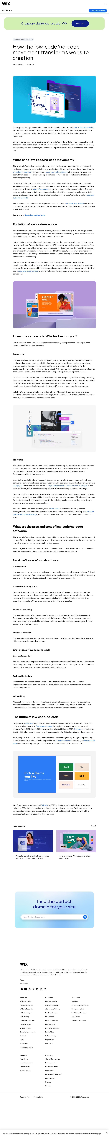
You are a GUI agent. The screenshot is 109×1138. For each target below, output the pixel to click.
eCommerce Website (52, 1009)
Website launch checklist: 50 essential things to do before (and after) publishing (32, 857)
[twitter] (41, 989)
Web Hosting (24, 1017)
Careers (48, 1086)
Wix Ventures (49, 1070)
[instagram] (30, 989)
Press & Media (50, 1063)
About (22, 980)
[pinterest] (37, 989)
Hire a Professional (26, 1063)
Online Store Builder (52, 1005)
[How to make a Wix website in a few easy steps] (76, 841)
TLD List (23, 1036)
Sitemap (48, 1082)
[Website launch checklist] (33, 841)
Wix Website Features (78, 1013)
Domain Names (25, 1024)
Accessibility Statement (53, 1074)
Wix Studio (24, 1043)
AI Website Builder (26, 1005)
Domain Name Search (27, 1032)
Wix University (50, 1043)
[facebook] (22, 989)
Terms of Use (24, 1097)
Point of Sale (49, 1032)
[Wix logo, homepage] (6, 3)
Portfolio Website (51, 1013)
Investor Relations (51, 1067)
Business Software (51, 1020)
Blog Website (49, 1017)
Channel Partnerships (52, 1059)
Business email (50, 1024)
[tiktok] (33, 989)
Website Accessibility (78, 1020)
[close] (106, 1133)
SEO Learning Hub (77, 1009)
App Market (75, 1017)
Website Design (25, 1013)
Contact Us (24, 983)
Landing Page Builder (27, 1020)
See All (93, 826)
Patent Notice (50, 1078)
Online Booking (50, 1036)
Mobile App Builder (26, 1047)
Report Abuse (25, 1067)
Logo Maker (49, 1040)
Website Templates (26, 1009)
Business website (51, 1001)
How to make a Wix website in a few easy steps (75, 857)
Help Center (24, 1059)
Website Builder (25, 1001)
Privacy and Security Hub (80, 1005)
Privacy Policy (39, 1097)
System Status (25, 1070)
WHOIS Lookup (25, 1028)
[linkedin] (45, 989)
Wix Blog (74, 1001)
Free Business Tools (52, 1028)
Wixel (22, 1040)
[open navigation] (105, 4)
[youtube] (26, 989)
